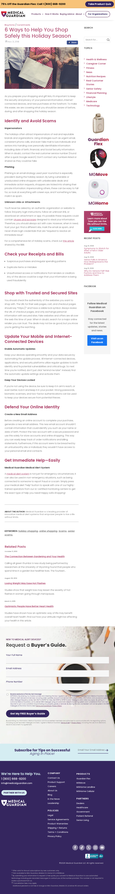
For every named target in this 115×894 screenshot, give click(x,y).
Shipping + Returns (57, 828)
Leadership (53, 803)
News (89, 72)
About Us (52, 791)
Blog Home (10, 25)
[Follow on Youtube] (102, 847)
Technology (93, 105)
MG (98, 174)
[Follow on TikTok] (82, 847)
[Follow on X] (88, 847)
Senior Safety (93, 88)
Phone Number (14, 681)
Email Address (13, 668)
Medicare (91, 101)
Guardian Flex (83, 779)
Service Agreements (58, 819)
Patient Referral (84, 816)
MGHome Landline (85, 787)
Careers (52, 786)
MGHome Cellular (85, 791)
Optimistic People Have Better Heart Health (29, 606)
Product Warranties (58, 824)
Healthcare (82, 808)
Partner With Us (14, 792)
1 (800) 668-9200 (13, 779)
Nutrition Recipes (96, 76)
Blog (50, 795)
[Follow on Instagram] (95, 847)
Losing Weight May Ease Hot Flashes (25, 583)
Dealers (80, 803)
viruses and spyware (25, 219)
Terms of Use (65, 723)
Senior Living (82, 820)
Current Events (23, 25)
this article (68, 241)
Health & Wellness (96, 59)
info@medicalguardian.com (16, 783)
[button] (27, 713)
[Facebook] (72, 43)
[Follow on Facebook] (75, 847)
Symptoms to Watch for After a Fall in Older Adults (96, 250)
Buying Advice (67, 14)
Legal (50, 815)
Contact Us (54, 778)
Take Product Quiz (99, 4)
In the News (54, 799)
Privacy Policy (57, 706)
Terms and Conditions (43, 706)
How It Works (52, 14)
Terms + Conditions (58, 832)
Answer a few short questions (57, 65)
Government (83, 812)
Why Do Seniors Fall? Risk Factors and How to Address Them (96, 273)
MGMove (80, 783)
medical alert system (18, 473)
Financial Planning (96, 93)
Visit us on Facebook (97, 340)
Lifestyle (91, 97)
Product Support (56, 782)
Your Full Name (14, 655)
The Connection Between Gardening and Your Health (35, 556)
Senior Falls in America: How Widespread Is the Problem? (96, 261)
